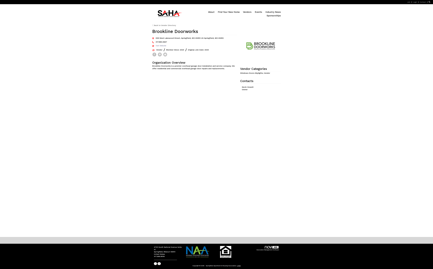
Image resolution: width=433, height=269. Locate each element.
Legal (239, 266)
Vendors (247, 12)
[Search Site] (430, 2)
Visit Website (161, 46)
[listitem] (409, 2)
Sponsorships (274, 15)
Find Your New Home (229, 12)
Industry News (273, 12)
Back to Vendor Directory (164, 25)
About (211, 12)
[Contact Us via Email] (159, 263)
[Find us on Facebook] (155, 263)
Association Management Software (268, 250)
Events (258, 12)
